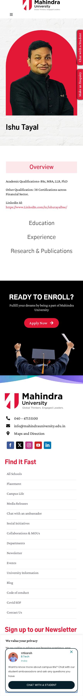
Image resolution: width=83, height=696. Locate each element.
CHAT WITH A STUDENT (42, 685)
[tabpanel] (41, 196)
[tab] (41, 167)
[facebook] (10, 445)
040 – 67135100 (26, 418)
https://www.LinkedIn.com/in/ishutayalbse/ (36, 207)
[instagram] (29, 445)
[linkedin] (47, 445)
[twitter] (19, 445)
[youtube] (38, 445)
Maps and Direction (29, 433)
